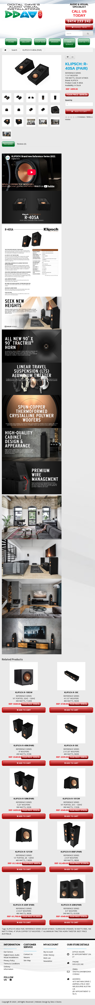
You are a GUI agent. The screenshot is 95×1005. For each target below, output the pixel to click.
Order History (48, 955)
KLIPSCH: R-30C (71, 692)
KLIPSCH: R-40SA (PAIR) (32, 50)
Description (8, 144)
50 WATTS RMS (80, 929)
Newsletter (47, 961)
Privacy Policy (9, 960)
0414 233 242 (79, 21)
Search (14, 50)
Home (11, 42)
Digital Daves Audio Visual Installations (11, 956)
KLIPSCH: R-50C (71, 745)
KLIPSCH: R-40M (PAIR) (24, 745)
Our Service (69, 43)
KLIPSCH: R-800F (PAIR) (71, 852)
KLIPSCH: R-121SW (23, 852)
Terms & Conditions (12, 963)
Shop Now (40, 42)
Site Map (27, 960)
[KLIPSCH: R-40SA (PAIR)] (31, 72)
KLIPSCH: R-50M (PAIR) (24, 799)
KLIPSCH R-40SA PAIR (15, 929)
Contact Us (84, 42)
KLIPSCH (74, 80)
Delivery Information (8, 967)
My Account (48, 952)
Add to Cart (80, 111)
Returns (27, 957)
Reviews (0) (21, 144)
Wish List (47, 958)
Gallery (26, 42)
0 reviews (81, 117)
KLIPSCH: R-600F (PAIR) (23, 905)
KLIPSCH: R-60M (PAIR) (71, 905)
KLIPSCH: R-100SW (23, 692)
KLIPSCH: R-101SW (71, 799)
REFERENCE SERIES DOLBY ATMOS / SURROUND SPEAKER (49, 929)
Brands (54, 42)
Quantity (68, 100)
